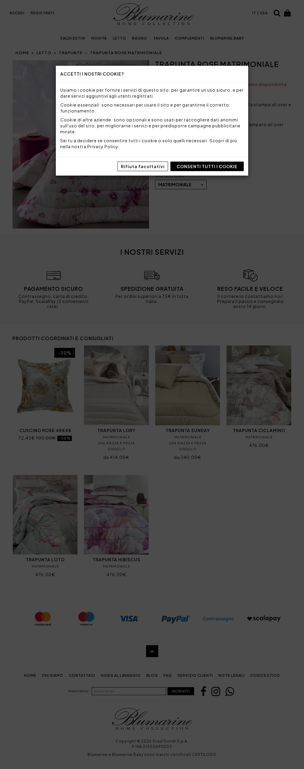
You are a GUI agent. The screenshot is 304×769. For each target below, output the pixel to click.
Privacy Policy (102, 146)
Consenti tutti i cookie (207, 166)
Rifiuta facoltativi (143, 166)
